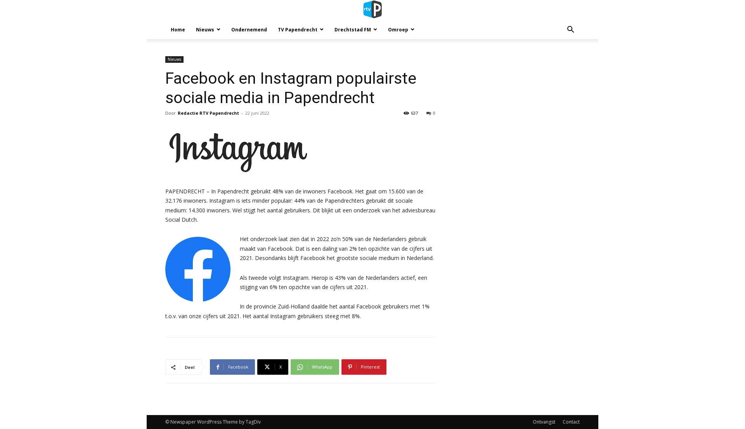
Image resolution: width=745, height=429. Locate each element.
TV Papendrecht (297, 29)
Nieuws (205, 29)
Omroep (398, 29)
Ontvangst (544, 422)
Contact (571, 422)
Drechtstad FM (352, 29)
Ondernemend (249, 29)
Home (178, 29)
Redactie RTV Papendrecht (208, 113)
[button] (570, 30)
